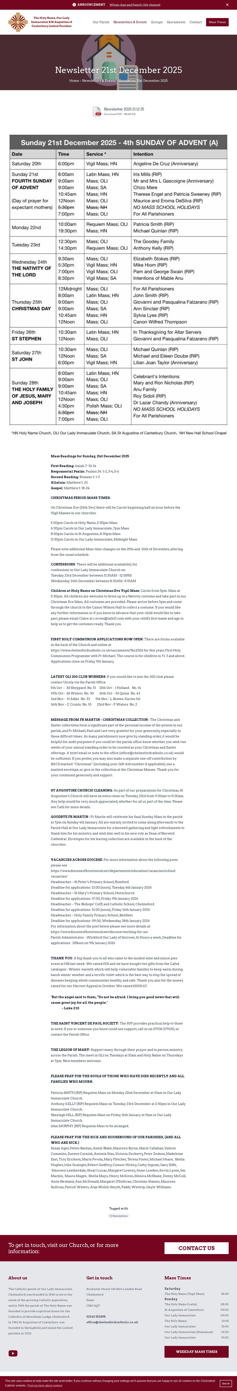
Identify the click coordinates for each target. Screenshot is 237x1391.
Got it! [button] (226, 1383)
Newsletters (120, 1216)
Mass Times (217, 22)
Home (74, 81)
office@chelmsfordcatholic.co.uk (112, 1322)
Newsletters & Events (130, 22)
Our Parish (101, 22)
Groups (157, 22)
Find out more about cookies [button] (44, 1385)
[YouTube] (13, 1354)
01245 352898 (95, 1316)
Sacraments (176, 22)
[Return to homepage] (40, 22)
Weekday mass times (196, 1352)
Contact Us (197, 1248)
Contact (196, 22)
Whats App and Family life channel (134, 4)
